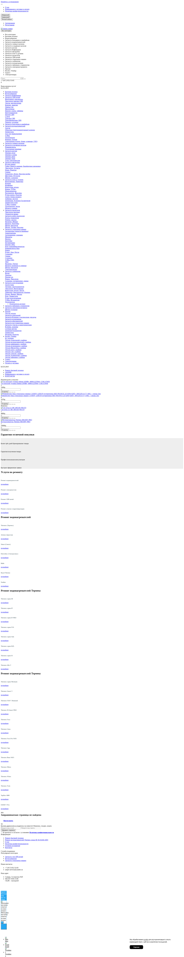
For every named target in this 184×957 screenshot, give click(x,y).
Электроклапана (11, 269)
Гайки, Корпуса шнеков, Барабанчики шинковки (23, 166)
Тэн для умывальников (13, 134)
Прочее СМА (10, 245)
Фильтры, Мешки (11, 222)
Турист (7, 359)
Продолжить (8, 821)
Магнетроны (9, 109)
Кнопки (8, 183)
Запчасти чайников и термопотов (17, 306)
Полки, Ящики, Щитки (13, 294)
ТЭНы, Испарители (12, 300)
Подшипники (10, 243)
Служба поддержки (8, 851)
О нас (7, 7)
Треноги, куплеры (11, 122)
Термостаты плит (11, 202)
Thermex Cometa (11, 155)
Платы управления (12, 218)
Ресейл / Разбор (10, 336)
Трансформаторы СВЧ (13, 120)
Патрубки (8, 241)
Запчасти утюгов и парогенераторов (18, 325)
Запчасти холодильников (14, 283)
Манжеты (8, 237)
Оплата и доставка (12, 363)
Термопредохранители (13, 331)
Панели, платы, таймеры (14, 111)
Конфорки (9, 185)
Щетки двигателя (11, 225)
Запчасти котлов (11, 151)
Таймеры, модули (11, 199)
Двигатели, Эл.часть (12, 168)
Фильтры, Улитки (11, 264)
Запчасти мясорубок (12, 162)
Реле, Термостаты (11, 296)
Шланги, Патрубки (12, 223)
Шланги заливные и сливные (16, 266)
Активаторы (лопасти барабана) (16, 231)
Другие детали (10, 313)
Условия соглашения (12, 846)
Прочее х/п (9, 277)
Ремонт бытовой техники (14, 370)
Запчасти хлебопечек (12, 271)
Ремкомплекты (10, 147)
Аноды (7, 128)
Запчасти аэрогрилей (12, 315)
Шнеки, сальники (11, 178)
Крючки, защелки (11, 105)
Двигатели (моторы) (12, 212)
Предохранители (11, 113)
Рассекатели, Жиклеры (13, 193)
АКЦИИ (8, 372)
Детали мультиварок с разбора (16, 346)
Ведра (7, 273)
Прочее (7, 311)
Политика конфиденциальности (16, 11)
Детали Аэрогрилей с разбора (16, 340)
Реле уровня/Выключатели (14, 246)
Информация (5, 834)
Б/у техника (9, 338)
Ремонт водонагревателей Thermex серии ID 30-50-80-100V (26, 840)
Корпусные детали (12, 187)
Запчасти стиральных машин (15, 229)
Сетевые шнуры (11, 329)
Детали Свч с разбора (13, 352)
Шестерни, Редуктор (12, 176)
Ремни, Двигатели (11, 279)
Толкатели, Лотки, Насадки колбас (17, 174)
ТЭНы (7, 136)
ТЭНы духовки (10, 204)
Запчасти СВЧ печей (12, 97)
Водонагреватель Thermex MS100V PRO (15, 422)
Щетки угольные (11, 310)
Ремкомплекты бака (12, 248)
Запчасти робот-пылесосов (15, 216)
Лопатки (8, 275)
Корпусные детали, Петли (14, 290)
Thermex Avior (10, 153)
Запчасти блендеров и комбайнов (17, 124)
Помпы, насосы (11, 220)
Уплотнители (10, 137)
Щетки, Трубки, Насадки (14, 227)
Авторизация (10, 23)
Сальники (8, 254)
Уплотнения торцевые (13, 149)
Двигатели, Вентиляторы (14, 288)
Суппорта (8, 258)
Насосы (8, 239)
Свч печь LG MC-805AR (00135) (12, 410)
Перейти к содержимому (10, 2)
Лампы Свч (9, 107)
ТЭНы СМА (9, 260)
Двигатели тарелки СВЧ (14, 101)
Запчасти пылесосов (12, 210)
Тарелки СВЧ (10, 118)
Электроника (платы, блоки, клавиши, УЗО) (21, 141)
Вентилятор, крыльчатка (14, 99)
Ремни (7, 250)
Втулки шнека (10, 164)
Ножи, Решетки (11, 170)
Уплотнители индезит (17, 304)
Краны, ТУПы (10, 189)
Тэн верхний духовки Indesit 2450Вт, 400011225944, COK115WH (24, 383)
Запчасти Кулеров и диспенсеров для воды (20, 317)
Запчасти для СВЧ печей (14, 857)
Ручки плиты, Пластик (13, 195)
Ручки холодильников (13, 298)
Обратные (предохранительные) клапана (20, 130)
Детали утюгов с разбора (14, 353)
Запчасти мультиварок (13, 319)
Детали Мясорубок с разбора (15, 348)
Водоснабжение (11, 94)
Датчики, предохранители (14, 287)
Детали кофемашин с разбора (15, 344)
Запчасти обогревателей (14, 321)
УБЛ (6, 262)
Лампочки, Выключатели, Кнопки (17, 292)
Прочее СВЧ (9, 115)
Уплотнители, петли (12, 206)
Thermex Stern (10, 157)
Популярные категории (9, 853)
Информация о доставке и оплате (17, 9)
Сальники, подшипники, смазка (16, 281)
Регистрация (9, 25)
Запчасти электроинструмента (16, 308)
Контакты (8, 847)
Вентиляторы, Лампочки (14, 181)
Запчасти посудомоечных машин (17, 323)
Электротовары (10, 361)
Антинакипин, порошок (14, 235)
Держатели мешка (11, 214)
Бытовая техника (11, 92)
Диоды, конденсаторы (13, 103)
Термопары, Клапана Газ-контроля (17, 201)
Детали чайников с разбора (15, 357)
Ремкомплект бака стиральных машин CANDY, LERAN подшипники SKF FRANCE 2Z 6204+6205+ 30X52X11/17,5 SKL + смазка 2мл (50, 396)
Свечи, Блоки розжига (13, 197)
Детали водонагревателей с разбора (18, 342)
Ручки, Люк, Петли (12, 252)
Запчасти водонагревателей (15, 126)
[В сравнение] (14, 404)
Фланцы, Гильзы (11, 139)
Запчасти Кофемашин (13, 95)
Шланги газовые (11, 208)
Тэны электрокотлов (12, 160)
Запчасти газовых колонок (14, 143)
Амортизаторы (10, 233)
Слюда (7, 116)
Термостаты (9, 132)
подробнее (5, 484)
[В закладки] (12, 404)
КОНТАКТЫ (10, 376)
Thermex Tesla (10, 159)
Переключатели (11, 191)
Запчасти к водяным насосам (15, 145)
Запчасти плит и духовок (14, 180)
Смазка (7, 172)
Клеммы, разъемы (11, 327)
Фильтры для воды (12, 334)
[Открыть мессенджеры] (4, 926)
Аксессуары (9, 285)
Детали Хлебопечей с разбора (16, 355)
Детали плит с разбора (13, 350)
